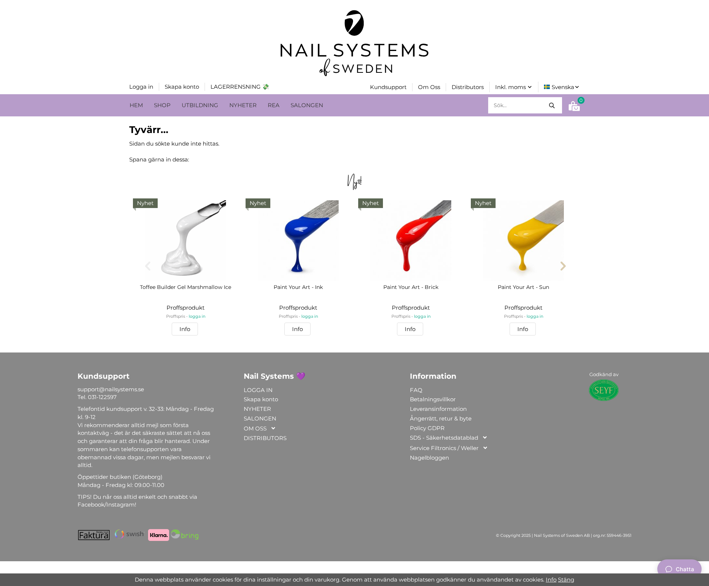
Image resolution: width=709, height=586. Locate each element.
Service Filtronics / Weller (444, 448)
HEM (136, 105)
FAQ (416, 389)
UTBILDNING (200, 105)
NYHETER (243, 105)
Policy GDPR (427, 428)
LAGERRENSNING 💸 (239, 86)
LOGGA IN (258, 389)
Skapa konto (182, 86)
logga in (197, 316)
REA (274, 105)
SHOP (162, 105)
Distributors (468, 87)
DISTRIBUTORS (265, 438)
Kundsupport (388, 87)
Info (184, 329)
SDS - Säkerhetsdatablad (444, 437)
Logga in (141, 86)
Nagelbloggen (429, 457)
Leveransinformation (438, 408)
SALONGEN (307, 105)
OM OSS (255, 428)
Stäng (566, 579)
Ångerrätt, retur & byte (441, 418)
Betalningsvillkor (433, 399)
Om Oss (429, 87)
